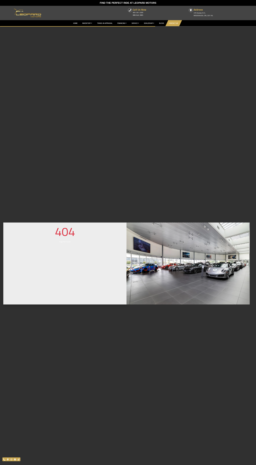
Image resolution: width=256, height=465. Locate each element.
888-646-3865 (138, 15)
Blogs (161, 23)
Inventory (86, 23)
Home (75, 23)
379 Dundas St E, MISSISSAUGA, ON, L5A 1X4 (203, 14)
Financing (121, 23)
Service (135, 23)
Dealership (148, 23)
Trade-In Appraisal (104, 23)
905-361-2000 (138, 12)
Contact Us (173, 23)
